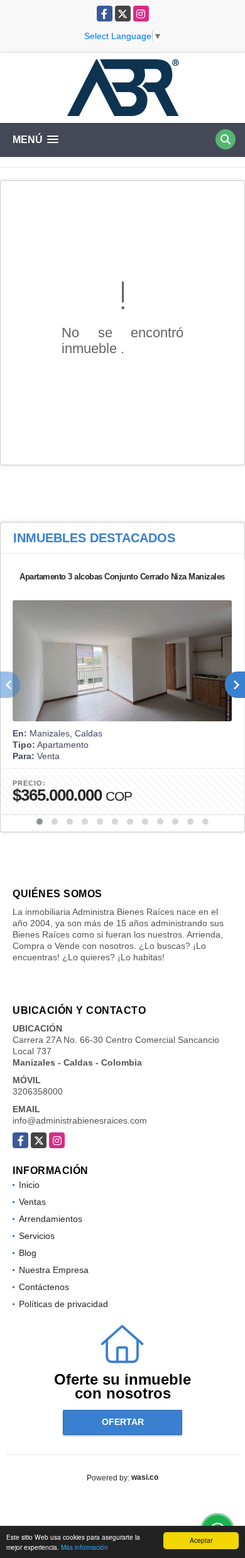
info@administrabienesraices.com (80, 1120)
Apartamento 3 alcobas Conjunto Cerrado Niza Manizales (122, 576)
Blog (27, 1253)
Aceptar (201, 1540)
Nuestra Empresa (54, 1270)
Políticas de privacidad (63, 1304)
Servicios (37, 1236)
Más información (84, 1547)
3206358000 (38, 1091)
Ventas (32, 1202)
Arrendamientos (50, 1219)
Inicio (29, 1185)
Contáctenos (44, 1287)
